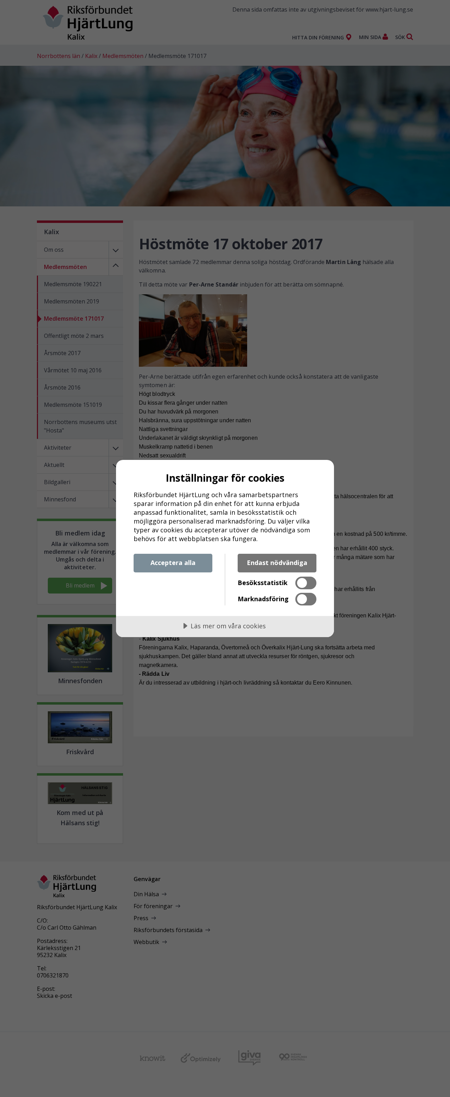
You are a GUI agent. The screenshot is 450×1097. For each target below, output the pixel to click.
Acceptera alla (172, 562)
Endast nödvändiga (277, 562)
